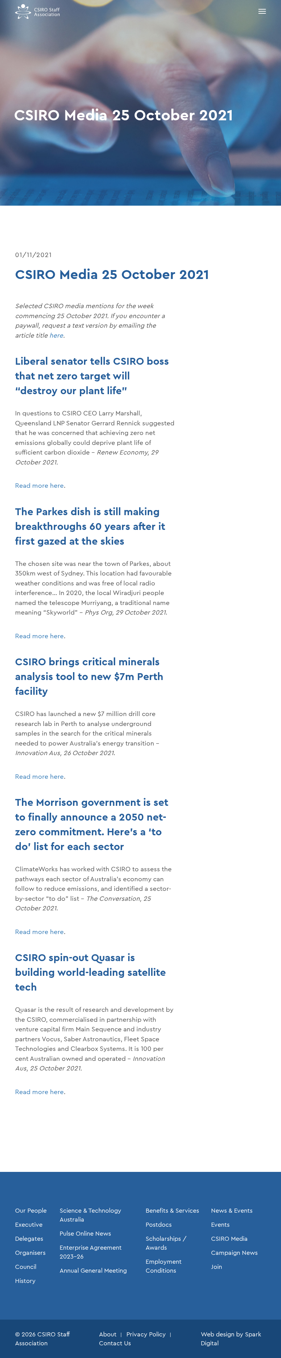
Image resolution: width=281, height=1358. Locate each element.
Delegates (29, 1238)
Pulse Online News (85, 1233)
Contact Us (115, 1343)
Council (25, 1266)
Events (220, 1224)
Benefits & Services (172, 1210)
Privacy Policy (146, 1334)
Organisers (30, 1252)
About (108, 1334)
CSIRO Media (229, 1238)
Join (216, 1266)
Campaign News (234, 1252)
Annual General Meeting (93, 1270)
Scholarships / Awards (166, 1243)
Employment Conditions (164, 1266)
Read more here (39, 485)
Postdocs (159, 1224)
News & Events (232, 1210)
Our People (31, 1210)
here (56, 335)
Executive (28, 1224)
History (25, 1280)
